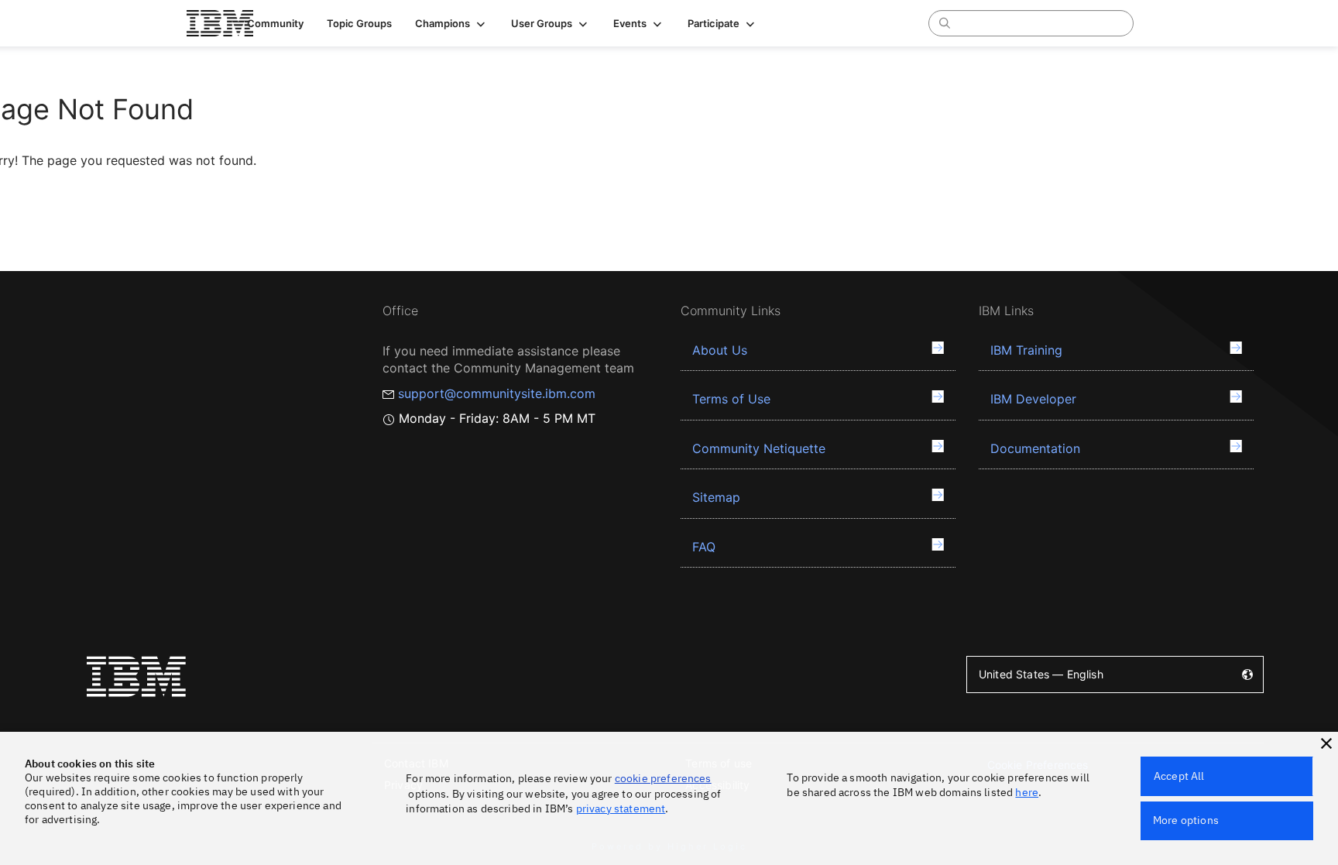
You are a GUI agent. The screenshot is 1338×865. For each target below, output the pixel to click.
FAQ (703, 546)
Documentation (1035, 448)
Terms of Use (731, 399)
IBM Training (1026, 350)
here (1026, 792)
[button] (451, 23)
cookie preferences (663, 778)
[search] (944, 22)
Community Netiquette (758, 448)
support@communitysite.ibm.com (496, 393)
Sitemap (716, 497)
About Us (719, 350)
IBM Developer (1033, 399)
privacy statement (621, 808)
